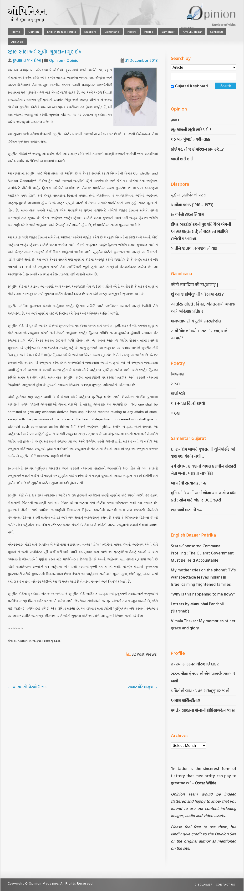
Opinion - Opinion (65, 60)
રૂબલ (175, 120)
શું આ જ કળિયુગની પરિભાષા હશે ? (198, 294)
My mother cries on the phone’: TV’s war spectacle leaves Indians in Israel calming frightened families (203, 577)
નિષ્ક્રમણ (177, 374)
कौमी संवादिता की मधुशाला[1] (194, 284)
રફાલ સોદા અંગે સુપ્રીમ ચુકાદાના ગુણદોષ (45, 51)
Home (15, 31)
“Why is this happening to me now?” (203, 594)
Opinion (33, 31)
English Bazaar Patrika (61, 31)
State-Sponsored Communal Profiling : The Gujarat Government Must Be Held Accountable (202, 553)
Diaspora (90, 31)
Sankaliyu (216, 31)
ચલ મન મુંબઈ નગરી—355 (190, 139)
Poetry (131, 31)
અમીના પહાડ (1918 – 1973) (192, 205)
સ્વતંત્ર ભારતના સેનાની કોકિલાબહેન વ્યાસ (203, 710)
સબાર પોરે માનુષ (143, 687)
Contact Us (225, 884)
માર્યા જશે (178, 393)
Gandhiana (112, 31)
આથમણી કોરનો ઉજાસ (27, 687)
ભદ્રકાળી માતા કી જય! (187, 510)
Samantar (168, 31)
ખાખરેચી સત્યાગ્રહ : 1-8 (188, 483)
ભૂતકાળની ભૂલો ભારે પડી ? (191, 129)
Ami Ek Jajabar (192, 31)
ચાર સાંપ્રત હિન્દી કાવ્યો (188, 403)
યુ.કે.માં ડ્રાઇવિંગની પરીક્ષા (189, 195)
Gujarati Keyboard (191, 86)
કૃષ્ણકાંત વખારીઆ (27, 60)
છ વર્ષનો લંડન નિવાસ (187, 214)
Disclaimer (204, 884)
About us (17, 41)
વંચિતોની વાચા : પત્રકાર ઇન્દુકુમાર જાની (200, 691)
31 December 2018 (141, 60)
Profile (148, 31)
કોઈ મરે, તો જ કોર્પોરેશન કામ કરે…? (197, 149)
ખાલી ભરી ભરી (182, 159)
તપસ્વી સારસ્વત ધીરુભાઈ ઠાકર (195, 664)
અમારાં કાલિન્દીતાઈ (185, 700)
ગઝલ (175, 384)
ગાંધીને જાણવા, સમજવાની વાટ (194, 248)
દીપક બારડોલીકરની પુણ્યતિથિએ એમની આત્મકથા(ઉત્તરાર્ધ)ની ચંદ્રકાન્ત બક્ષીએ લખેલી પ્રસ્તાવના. (201, 231)
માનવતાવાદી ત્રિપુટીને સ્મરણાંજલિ (196, 321)
